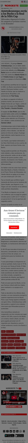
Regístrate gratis (18, 233)
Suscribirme (14, 227)
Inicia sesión (9, 233)
